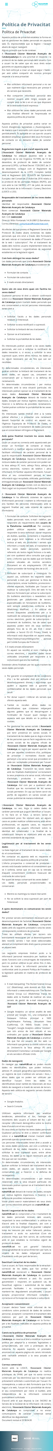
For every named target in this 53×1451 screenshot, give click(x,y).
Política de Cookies (37, 1448)
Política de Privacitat (17, 1448)
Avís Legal (27, 1448)
